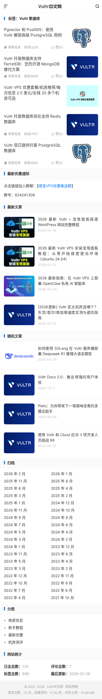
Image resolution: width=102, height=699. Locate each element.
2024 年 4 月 (62, 532)
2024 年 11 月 (15, 510)
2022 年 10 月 (15, 583)
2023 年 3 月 (15, 568)
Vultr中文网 (51, 6)
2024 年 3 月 (15, 539)
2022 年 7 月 (14, 590)
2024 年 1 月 (14, 546)
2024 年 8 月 (62, 517)
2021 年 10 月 (62, 597)
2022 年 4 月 (14, 597)
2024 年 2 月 (61, 539)
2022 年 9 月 (61, 583)
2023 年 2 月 (61, 568)
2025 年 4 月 (62, 488)
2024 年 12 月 (62, 503)
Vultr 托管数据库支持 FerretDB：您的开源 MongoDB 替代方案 (32, 64)
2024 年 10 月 (63, 510)
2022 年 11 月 (62, 576)
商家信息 (12, 47)
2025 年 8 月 (62, 481)
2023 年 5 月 (15, 561)
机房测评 (15, 642)
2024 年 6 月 (62, 524)
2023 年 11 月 (15, 554)
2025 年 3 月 (15, 495)
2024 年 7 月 (14, 524)
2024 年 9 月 (15, 517)
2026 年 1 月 (61, 473)
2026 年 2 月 (14, 473)
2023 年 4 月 (62, 561)
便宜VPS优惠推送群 (55, 186)
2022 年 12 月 (15, 576)
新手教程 (15, 627)
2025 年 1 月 (14, 503)
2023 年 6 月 (62, 554)
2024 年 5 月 (15, 532)
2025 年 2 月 (61, 495)
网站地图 (71, 687)
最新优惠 (15, 635)
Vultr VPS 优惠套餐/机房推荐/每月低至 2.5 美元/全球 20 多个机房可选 (32, 93)
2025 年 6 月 (15, 488)
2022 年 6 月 (61, 590)
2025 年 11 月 (15, 481)
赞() (57, 47)
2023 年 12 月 (62, 546)
